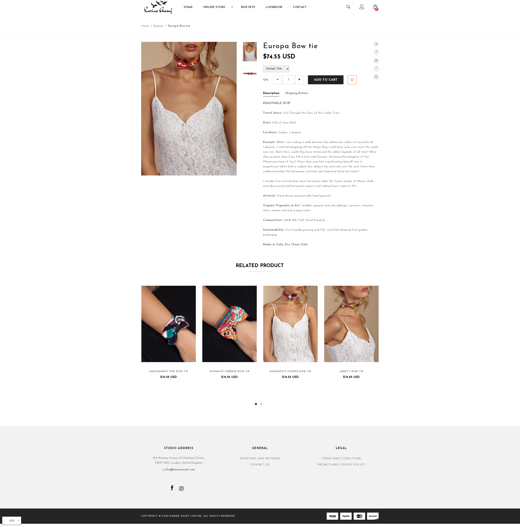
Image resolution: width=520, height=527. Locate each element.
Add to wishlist (352, 79)
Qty (265, 79)
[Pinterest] (376, 60)
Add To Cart (326, 79)
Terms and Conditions (341, 458)
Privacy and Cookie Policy (341, 464)
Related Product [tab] (260, 265)
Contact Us (260, 464)
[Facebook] (376, 52)
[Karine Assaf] (158, 7)
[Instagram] (181, 489)
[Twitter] (376, 44)
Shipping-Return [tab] (296, 93)
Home (145, 26)
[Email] (376, 76)
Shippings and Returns (260, 458)
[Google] (376, 68)
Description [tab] (271, 93)
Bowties (159, 26)
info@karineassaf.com (179, 469)
